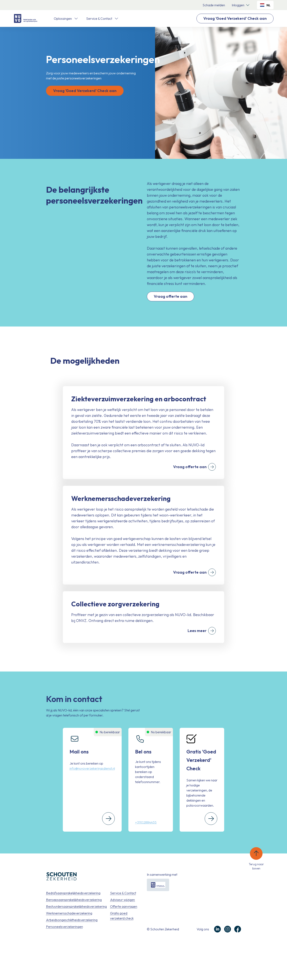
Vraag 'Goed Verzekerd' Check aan (235, 18)
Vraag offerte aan (170, 296)
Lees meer (197, 630)
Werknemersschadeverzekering (69, 913)
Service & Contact (123, 893)
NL (268, 5)
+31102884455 (146, 822)
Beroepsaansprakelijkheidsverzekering (74, 900)
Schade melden (214, 5)
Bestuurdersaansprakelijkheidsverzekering (76, 906)
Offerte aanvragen (123, 906)
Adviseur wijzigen (122, 900)
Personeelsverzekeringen (64, 926)
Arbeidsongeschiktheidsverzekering (71, 920)
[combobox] (265, 5)
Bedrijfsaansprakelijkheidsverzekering (73, 893)
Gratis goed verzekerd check (122, 915)
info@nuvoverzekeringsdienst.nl (92, 768)
